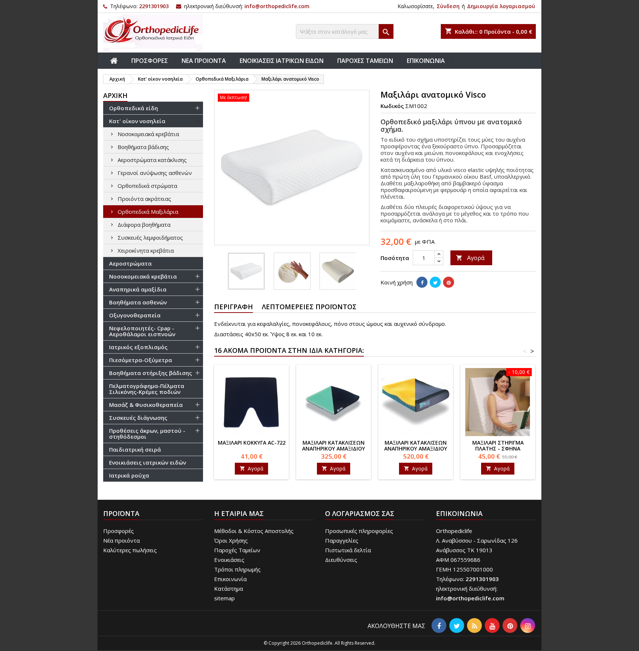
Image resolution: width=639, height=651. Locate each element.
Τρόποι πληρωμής (237, 569)
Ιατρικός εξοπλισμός (138, 347)
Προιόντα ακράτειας (144, 198)
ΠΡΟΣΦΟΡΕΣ (149, 61)
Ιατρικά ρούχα (129, 475)
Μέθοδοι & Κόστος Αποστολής (254, 530)
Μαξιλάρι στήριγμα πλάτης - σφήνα (498, 445)
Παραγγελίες (341, 540)
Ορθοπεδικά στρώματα (147, 185)
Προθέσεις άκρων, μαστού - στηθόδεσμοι (147, 433)
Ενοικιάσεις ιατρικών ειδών (147, 462)
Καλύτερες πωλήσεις (130, 550)
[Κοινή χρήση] (421, 282)
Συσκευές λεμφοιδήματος (150, 237)
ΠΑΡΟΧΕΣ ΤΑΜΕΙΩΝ (365, 61)
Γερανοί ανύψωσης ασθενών (155, 172)
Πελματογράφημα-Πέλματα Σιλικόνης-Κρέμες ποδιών (146, 388)
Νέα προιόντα (121, 540)
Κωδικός (392, 105)
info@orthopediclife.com (277, 6)
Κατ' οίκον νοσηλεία (137, 121)
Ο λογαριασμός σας (359, 513)
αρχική (115, 95)
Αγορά (470, 258)
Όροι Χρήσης (231, 540)
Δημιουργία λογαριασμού (501, 6)
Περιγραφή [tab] (233, 306)
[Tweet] (435, 282)
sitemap (224, 598)
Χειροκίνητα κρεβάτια (146, 250)
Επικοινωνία (230, 579)
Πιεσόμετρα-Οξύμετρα (140, 360)
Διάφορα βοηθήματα (144, 224)
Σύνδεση (448, 6)
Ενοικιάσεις (229, 559)
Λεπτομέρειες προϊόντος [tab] (309, 306)
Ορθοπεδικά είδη (133, 108)
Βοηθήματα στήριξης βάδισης (150, 373)
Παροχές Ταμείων (237, 550)
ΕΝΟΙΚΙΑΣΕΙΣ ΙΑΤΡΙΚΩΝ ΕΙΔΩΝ (282, 61)
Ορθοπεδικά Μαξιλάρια (148, 211)
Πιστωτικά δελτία (348, 550)
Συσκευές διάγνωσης (138, 417)
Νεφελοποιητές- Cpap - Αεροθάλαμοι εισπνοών (142, 331)
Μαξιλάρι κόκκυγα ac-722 (251, 442)
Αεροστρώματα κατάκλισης (152, 159)
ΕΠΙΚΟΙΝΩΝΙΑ (426, 61)
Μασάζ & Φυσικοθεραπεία (146, 404)
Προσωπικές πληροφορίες (359, 530)
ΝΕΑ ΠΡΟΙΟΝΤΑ (204, 61)
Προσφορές (118, 530)
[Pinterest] (448, 282)
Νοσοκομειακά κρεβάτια (148, 134)
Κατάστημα (228, 588)
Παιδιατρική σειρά (135, 449)
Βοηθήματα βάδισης (143, 147)
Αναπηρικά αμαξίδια (137, 289)
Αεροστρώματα (130, 263)
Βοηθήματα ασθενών (138, 302)
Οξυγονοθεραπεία (134, 315)
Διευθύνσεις (341, 559)
